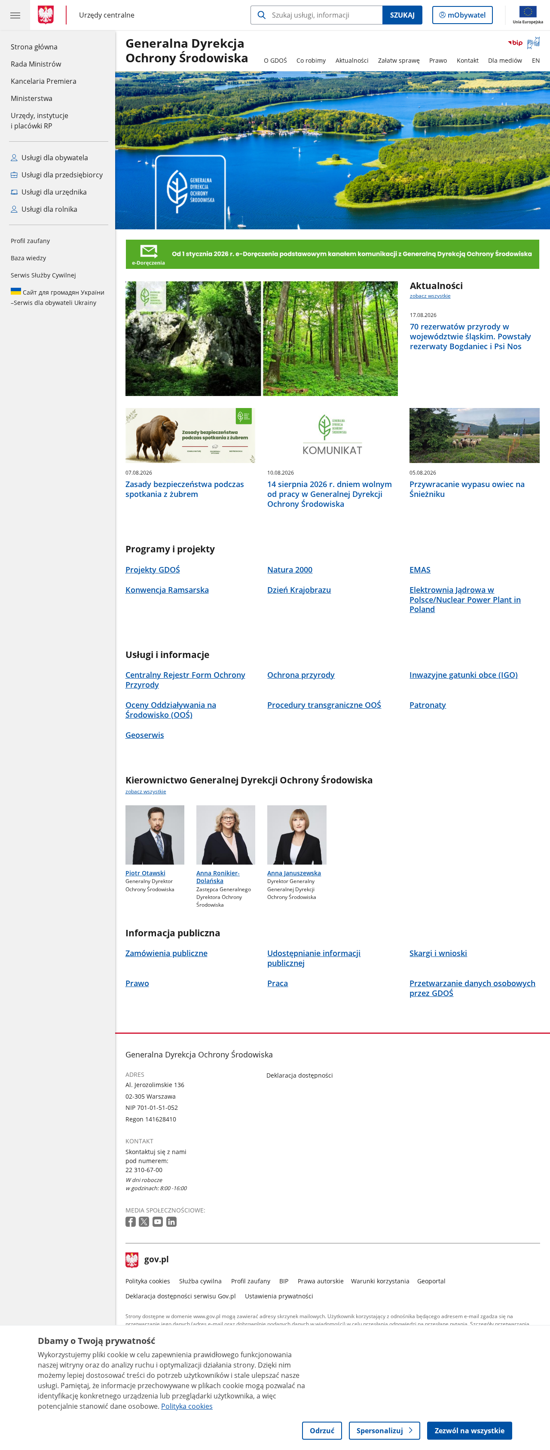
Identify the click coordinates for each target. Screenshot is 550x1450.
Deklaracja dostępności (299, 1075)
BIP (283, 1281)
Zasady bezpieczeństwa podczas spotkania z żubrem (184, 489)
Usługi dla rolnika (48, 209)
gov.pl (156, 1260)
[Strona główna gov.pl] (47, 15)
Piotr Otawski (145, 873)
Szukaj (402, 15)
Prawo (438, 60)
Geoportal (431, 1281)
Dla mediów (505, 60)
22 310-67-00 (143, 1170)
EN (536, 60)
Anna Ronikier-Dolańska (218, 877)
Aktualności (352, 60)
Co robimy (311, 60)
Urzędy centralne (106, 15)
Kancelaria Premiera (43, 81)
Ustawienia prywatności (279, 1296)
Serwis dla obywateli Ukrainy (57, 297)
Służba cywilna (200, 1281)
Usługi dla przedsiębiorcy (61, 175)
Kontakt (468, 60)
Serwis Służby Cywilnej (43, 275)
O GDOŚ (275, 60)
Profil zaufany (30, 241)
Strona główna (43, 47)
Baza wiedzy (28, 258)
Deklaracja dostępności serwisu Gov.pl (180, 1296)
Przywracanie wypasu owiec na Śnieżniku (467, 489)
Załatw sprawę (399, 60)
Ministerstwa (31, 98)
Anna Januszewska (294, 873)
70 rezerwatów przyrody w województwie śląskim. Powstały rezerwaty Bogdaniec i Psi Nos (470, 336)
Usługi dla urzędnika (53, 192)
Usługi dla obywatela (54, 157)
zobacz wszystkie (430, 295)
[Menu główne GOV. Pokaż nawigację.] (15, 15)
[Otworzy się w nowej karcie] (131, 1222)
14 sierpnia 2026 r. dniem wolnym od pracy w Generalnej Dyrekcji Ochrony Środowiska (329, 494)
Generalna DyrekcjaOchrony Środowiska (186, 51)
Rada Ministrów (36, 64)
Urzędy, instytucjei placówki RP (39, 121)
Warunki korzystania (380, 1281)
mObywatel (466, 17)
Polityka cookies (147, 1281)
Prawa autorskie (321, 1281)
